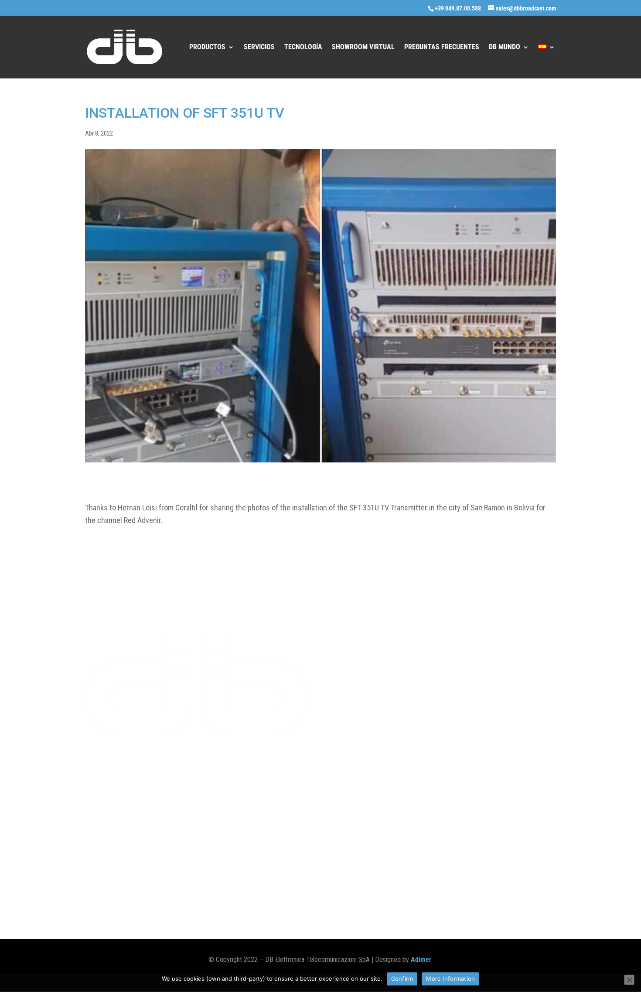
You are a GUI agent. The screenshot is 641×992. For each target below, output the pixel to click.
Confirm (402, 978)
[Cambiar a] (547, 61)
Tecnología (303, 47)
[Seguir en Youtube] (549, 893)
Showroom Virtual (363, 47)
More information (450, 978)
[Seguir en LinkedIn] (532, 893)
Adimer (421, 959)
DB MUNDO (504, 47)
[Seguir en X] (497, 893)
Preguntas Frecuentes (441, 47)
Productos (207, 47)
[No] (629, 980)
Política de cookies (109, 893)
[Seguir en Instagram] (514, 893)
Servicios (259, 47)
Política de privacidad (168, 893)
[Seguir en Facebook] (479, 893)
